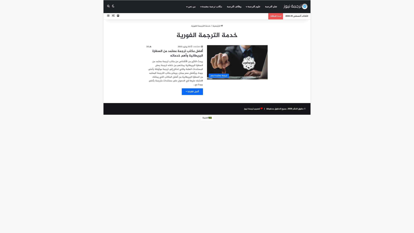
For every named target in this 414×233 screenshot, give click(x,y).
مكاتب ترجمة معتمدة (212, 6)
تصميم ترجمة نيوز (252, 109)
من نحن (192, 6)
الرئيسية (216, 26)
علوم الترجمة (254, 6)
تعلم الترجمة (271, 6)
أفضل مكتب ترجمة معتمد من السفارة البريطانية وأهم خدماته (177, 53)
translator (197, 46)
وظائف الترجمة (234, 6)
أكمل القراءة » (192, 92)
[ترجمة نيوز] (295, 6)
